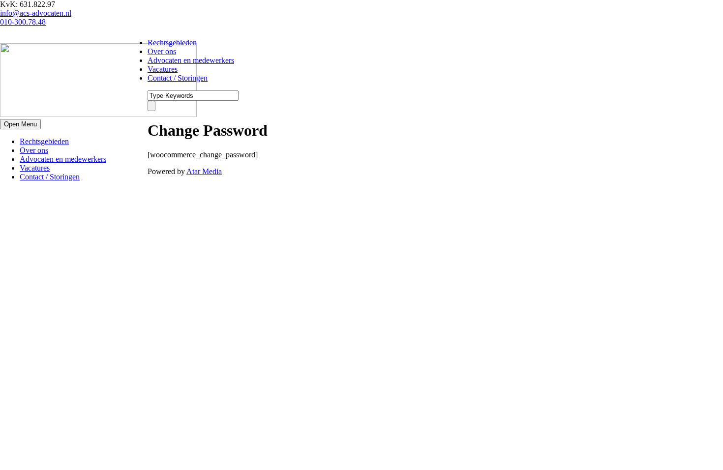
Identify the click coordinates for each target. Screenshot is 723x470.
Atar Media (204, 171)
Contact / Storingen (50, 177)
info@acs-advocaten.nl (35, 13)
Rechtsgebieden (44, 141)
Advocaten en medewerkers (63, 159)
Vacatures (35, 168)
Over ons (34, 150)
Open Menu (20, 124)
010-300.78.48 (23, 22)
